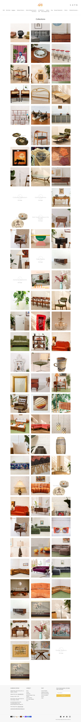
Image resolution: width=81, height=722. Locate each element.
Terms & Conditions (44, 695)
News (27, 700)
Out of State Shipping (30, 699)
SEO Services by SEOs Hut (67, 719)
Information (28, 693)
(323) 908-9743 (20, 694)
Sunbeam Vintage (60, 719)
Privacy (42, 696)
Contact (27, 692)
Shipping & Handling (44, 692)
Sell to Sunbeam (29, 697)
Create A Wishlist (44, 690)
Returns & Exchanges (45, 693)
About (27, 690)
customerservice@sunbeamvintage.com (17, 708)
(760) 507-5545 (20, 706)
